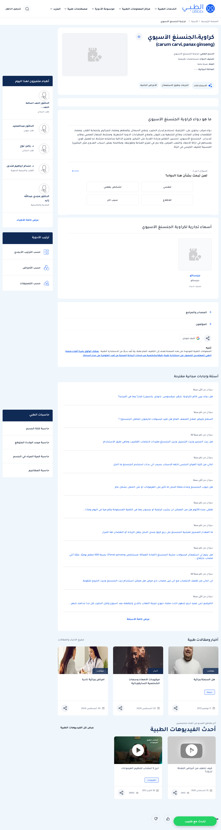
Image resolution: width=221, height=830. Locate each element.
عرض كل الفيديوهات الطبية (77, 727)
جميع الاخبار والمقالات (71, 639)
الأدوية (194, 21)
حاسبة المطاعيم (39, 470)
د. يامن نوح (27, 146)
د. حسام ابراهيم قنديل (20, 166)
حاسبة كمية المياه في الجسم (31, 456)
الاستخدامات (200, 85)
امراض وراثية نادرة (93, 679)
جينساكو (195, 275)
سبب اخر (112, 200)
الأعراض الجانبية (148, 85)
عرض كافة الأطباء (28, 220)
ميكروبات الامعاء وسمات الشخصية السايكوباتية (144, 681)
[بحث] (27, 8)
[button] (165, 8)
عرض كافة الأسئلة (138, 619)
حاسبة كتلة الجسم (37, 428)
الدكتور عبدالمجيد (23, 126)
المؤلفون (201, 324)
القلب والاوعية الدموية (22, 170)
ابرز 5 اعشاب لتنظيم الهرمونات (140, 768)
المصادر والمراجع (196, 312)
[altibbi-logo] (199, 9)
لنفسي (167, 187)
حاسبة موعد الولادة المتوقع (32, 442)
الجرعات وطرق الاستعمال (175, 85)
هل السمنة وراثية (204, 679)
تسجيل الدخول (13, 9)
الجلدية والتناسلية (40, 204)
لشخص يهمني (112, 187)
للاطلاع (167, 200)
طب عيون (29, 130)
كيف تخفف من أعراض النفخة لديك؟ (194, 770)
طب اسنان (43, 111)
